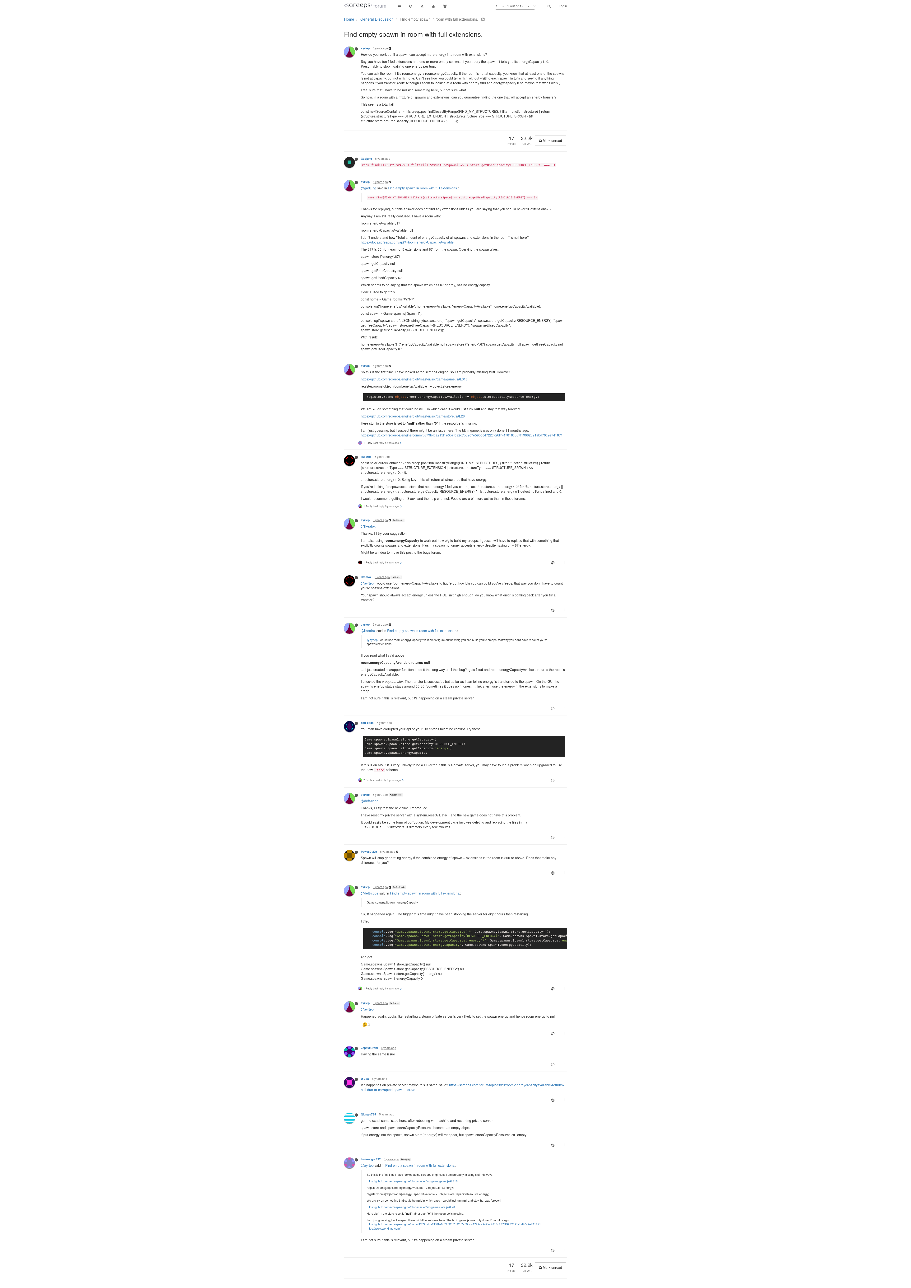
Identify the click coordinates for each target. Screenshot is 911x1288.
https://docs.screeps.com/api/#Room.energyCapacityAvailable (407, 242)
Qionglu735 (368, 1114)
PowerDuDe (369, 852)
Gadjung (366, 159)
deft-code (367, 723)
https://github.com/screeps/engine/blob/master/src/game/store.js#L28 (413, 416)
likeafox (366, 457)
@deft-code (396, 794)
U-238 (365, 1079)
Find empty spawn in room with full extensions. (423, 188)
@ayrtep (397, 577)
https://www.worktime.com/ (383, 1228)
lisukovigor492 (371, 1159)
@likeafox (399, 520)
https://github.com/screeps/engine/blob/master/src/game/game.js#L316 (414, 379)
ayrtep (365, 48)
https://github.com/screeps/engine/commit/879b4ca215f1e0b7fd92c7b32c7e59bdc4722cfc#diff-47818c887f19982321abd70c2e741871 (462, 435)
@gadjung (368, 188)
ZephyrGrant (369, 1048)
